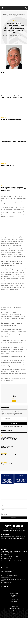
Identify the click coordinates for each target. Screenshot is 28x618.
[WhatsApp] (17, 39)
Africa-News (15, 599)
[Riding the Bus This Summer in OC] (14, 108)
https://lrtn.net (14, 398)
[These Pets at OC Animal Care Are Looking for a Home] (14, 130)
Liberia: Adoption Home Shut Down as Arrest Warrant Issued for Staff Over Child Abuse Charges (14, 189)
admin (6, 35)
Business (12, 530)
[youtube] (15, 401)
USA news (9, 14)
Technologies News (14, 608)
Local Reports (18, 530)
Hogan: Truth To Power (8, 165)
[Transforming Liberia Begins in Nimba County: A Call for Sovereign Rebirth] (14, 84)
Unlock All (14, 423)
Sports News (15, 602)
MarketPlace (15, 606)
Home (4, 14)
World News (4, 94)
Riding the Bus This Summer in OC (11, 119)
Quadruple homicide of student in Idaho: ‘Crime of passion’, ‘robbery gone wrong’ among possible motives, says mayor (7, 479)
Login (24, 530)
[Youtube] (22, 526)
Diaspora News (6, 530)
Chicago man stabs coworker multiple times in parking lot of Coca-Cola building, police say (21, 479)
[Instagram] (17, 526)
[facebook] (13, 401)
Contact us (4, 545)
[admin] (14, 390)
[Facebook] (7, 39)
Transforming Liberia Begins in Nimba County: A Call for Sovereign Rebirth (12, 96)
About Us (8, 528)
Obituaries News (14, 528)
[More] (20, 39)
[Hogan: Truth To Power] (14, 154)
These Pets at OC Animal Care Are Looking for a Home (13, 142)
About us (3, 543)
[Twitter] (10, 39)
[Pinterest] (14, 39)
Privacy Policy (18, 426)
